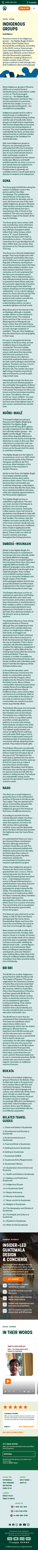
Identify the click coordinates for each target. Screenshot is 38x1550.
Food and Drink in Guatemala (17, 1144)
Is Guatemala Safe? (14, 1188)
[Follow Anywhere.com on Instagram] (28, 1524)
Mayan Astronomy (14, 1192)
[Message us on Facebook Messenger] (20, 1524)
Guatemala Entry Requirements (18, 1160)
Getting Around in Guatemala (17, 1148)
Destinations (7, 1485)
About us (23, 1483)
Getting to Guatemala (14, 1152)
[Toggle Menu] (34, 8)
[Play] (8, 1381)
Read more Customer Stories (13, 1432)
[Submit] (33, 1454)
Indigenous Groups (14, 1184)
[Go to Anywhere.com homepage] (5, 8)
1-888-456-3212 (11, 2)
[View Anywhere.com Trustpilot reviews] (31, 2)
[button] (5, 1391)
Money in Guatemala (15, 1196)
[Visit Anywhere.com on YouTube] (24, 1525)
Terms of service (9, 1499)
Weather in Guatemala (16, 1221)
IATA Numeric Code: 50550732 (19, 1531)
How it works (25, 1480)
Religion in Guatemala (15, 1204)
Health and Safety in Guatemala (20, 1174)
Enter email (8, 1454)
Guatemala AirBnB (13, 1156)
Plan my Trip (24, 8)
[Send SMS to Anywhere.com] (13, 1524)
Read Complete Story (26, 1427)
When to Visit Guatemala (17, 1225)
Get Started (13, 1279)
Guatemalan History (13, 1164)
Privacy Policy (13, 1463)
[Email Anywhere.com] (10, 1524)
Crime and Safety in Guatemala (18, 1127)
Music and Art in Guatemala (18, 1200)
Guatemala (8, 34)
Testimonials (7, 1480)
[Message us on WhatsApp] (17, 1524)
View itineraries (8, 1483)
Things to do (7, 1488)
